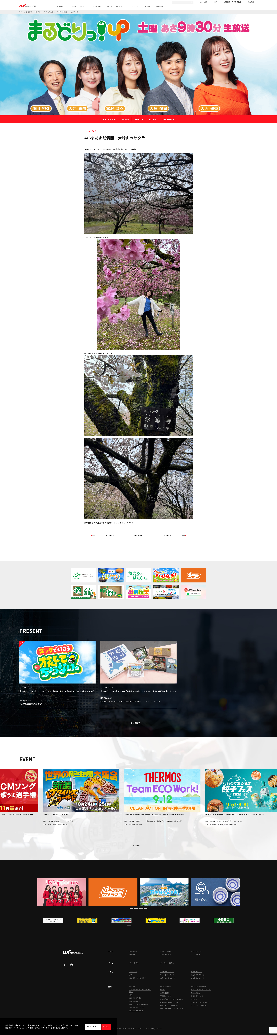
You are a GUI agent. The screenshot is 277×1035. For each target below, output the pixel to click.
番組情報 (60, 6)
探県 (215, 2)
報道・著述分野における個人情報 (171, 1008)
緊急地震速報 (195, 993)
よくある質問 (164, 993)
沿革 (130, 995)
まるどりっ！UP (40, 12)
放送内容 (50, 12)
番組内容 (125, 119)
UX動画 (147, 6)
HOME (21, 12)
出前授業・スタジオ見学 (232, 2)
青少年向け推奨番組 (136, 1011)
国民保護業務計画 (135, 998)
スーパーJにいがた (197, 951)
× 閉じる (106, 1027)
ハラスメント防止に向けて (200, 1002)
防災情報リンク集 (197, 996)
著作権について (165, 996)
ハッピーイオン (165, 954)
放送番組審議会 (134, 1001)
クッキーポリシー (92, 1027)
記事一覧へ (138, 535)
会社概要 (132, 987)
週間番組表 (133, 951)
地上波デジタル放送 (198, 975)
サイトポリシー (196, 972)
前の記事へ (110, 535)
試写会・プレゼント (114, 6)
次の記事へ (167, 535)
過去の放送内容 (168, 119)
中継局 (162, 990)
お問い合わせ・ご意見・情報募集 (171, 999)
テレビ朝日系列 (165, 987)
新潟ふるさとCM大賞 (167, 975)
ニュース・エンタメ (77, 6)
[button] (136, 908)
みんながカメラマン (167, 972)
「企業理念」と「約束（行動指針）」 (140, 991)
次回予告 (152, 119)
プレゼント (138, 119)
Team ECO (203, 2)
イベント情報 (96, 6)
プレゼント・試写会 (167, 963)
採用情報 (251, 2)
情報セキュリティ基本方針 (169, 1005)
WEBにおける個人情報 (198, 987)
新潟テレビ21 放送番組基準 (138, 1004)
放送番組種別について (137, 1007)
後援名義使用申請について (169, 1002)
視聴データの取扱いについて (201, 990)
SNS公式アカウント (198, 978)
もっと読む (135, 722)
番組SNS (159, 6)
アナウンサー (133, 6)
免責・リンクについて (167, 978)
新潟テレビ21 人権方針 (199, 1005)
